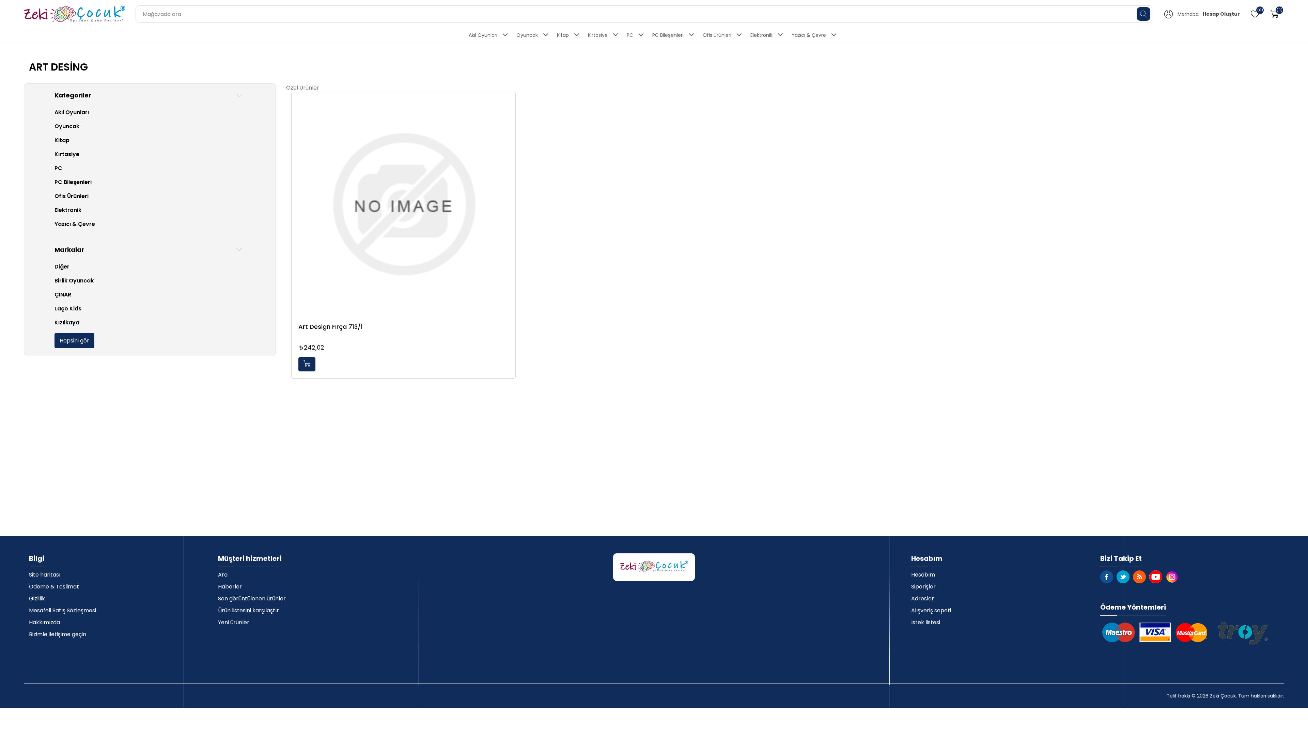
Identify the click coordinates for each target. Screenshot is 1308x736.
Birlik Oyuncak (74, 281)
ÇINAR (62, 294)
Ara (223, 575)
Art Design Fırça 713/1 (330, 327)
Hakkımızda (44, 622)
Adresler (922, 598)
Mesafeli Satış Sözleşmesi (62, 610)
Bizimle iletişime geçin (57, 634)
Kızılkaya (66, 322)
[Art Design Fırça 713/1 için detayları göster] (403, 204)
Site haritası (44, 575)
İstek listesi (925, 622)
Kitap (563, 35)
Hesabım (923, 575)
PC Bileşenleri (668, 35)
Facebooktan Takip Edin (1106, 576)
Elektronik (761, 35)
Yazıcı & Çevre (809, 35)
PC (630, 35)
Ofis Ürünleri (717, 35)
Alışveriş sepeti (931, 610)
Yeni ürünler (233, 622)
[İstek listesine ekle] (508, 105)
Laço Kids (67, 308)
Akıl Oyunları (483, 35)
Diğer (61, 267)
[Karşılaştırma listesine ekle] (508, 119)
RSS (1139, 576)
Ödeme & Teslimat (54, 587)
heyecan (1123, 576)
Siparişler (923, 587)
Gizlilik (37, 598)
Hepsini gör (74, 340)
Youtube (1155, 576)
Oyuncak (527, 35)
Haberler (230, 587)
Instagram (1172, 576)
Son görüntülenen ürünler (252, 598)
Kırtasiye (598, 35)
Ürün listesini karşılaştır (248, 610)
